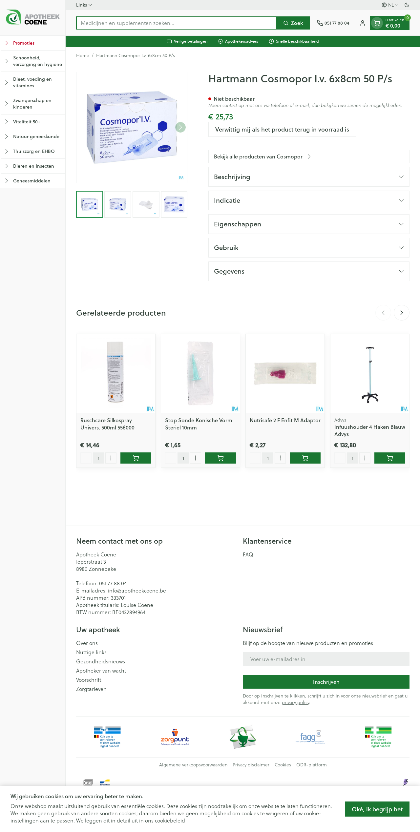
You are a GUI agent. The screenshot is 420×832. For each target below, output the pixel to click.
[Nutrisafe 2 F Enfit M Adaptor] (285, 373)
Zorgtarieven (91, 689)
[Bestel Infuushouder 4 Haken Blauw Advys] (389, 458)
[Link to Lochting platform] (406, 782)
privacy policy (295, 702)
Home (82, 55)
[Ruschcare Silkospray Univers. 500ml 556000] (115, 373)
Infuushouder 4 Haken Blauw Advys (369, 430)
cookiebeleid (170, 820)
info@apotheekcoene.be (137, 590)
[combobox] (176, 23)
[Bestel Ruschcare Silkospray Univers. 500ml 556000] (135, 458)
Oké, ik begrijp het (377, 809)
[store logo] (33, 17)
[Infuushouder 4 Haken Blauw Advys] (369, 373)
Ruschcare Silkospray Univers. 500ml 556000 (107, 423)
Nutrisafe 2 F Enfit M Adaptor (285, 420)
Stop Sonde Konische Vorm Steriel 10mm (198, 423)
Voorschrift (88, 679)
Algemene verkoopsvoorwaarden (193, 764)
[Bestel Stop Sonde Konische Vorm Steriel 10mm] (220, 458)
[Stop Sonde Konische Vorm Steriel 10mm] (200, 373)
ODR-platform (311, 764)
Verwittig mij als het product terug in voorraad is (282, 129)
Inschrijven (326, 681)
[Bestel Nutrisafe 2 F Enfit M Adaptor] (305, 458)
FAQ (248, 554)
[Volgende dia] (402, 313)
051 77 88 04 (113, 583)
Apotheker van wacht (101, 670)
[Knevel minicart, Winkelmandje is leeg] (377, 23)
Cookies (283, 764)
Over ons (87, 643)
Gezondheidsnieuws (100, 661)
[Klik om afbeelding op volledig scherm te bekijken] (131, 127)
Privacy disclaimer (251, 764)
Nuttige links (91, 652)
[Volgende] (180, 127)
